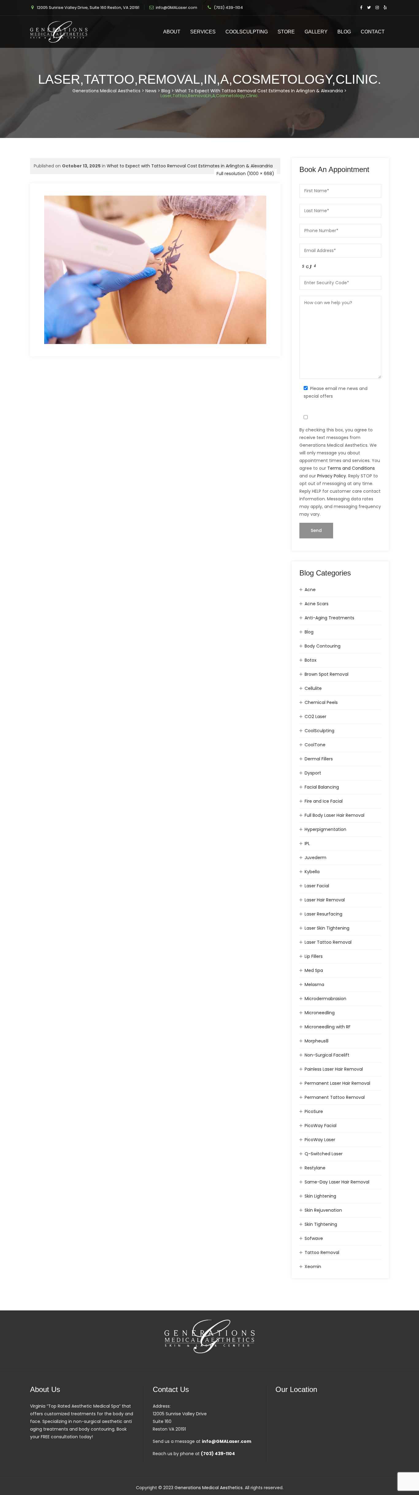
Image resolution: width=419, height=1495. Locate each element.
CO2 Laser (315, 716)
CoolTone (315, 745)
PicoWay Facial (320, 1125)
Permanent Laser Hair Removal (337, 1083)
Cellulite (313, 688)
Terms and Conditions (351, 468)
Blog (344, 31)
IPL (307, 843)
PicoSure (314, 1111)
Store (286, 31)
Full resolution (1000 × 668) (245, 173)
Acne (310, 590)
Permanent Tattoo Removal (335, 1097)
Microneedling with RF (328, 1027)
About (171, 31)
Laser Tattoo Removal (328, 942)
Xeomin (313, 1267)
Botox (311, 660)
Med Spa (314, 970)
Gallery (316, 31)
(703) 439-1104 (228, 7)
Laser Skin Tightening (327, 928)
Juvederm (315, 858)
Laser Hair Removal (325, 900)
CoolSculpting (246, 31)
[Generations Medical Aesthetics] (58, 32)
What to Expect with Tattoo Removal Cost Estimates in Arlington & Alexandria (190, 166)
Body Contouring (322, 646)
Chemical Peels (321, 702)
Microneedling (320, 1013)
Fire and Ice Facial (324, 801)
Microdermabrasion (325, 999)
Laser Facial (317, 886)
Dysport (313, 773)
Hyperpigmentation (325, 829)
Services (203, 31)
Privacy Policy (331, 476)
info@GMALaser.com (176, 7)
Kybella (312, 872)
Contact (373, 31)
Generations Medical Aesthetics (209, 1488)
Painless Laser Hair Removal (334, 1069)
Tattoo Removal (322, 1252)
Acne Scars (317, 604)
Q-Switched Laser (324, 1154)
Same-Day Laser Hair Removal (337, 1182)
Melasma (314, 984)
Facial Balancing (322, 787)
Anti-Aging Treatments (329, 618)
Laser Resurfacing (323, 914)
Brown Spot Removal (326, 674)
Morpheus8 (317, 1041)
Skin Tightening (321, 1224)
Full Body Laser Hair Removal (334, 815)
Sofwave (314, 1238)
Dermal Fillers (319, 759)
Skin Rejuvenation (323, 1210)
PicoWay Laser (320, 1140)
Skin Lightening (320, 1196)
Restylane (315, 1168)
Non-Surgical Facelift (327, 1055)
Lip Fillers (314, 956)
